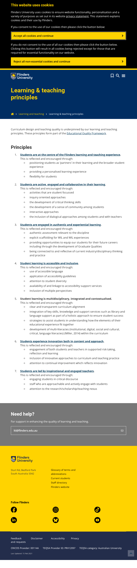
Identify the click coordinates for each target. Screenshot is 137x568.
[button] (112, 76)
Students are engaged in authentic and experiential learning (60, 225)
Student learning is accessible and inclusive (49, 263)
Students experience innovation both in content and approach (62, 341)
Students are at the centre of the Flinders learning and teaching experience (70, 155)
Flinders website (60, 486)
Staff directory (59, 482)
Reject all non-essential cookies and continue (42, 61)
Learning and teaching (31, 113)
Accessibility (58, 538)
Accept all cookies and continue (33, 36)
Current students (60, 478)
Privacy (75, 538)
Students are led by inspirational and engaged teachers (57, 371)
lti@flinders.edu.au (25, 430)
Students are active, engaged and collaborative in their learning (62, 184)
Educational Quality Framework (86, 133)
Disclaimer (37, 538)
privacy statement (77, 16)
